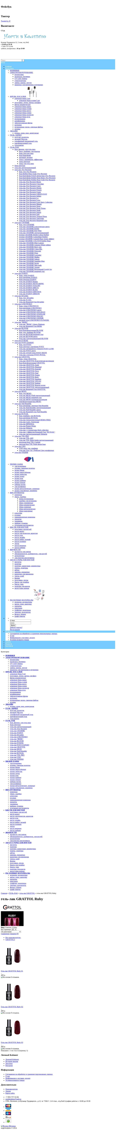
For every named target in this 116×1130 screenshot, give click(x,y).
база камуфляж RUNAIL (28, 418)
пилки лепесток (16, 771)
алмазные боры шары (18, 680)
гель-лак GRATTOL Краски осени (32, 385)
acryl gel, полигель (17, 710)
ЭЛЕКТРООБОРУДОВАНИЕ (17, 658)
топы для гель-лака (26, 164)
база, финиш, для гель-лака (20, 723)
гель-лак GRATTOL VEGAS (30, 381)
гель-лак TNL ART (26, 438)
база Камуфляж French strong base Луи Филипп (37, 176)
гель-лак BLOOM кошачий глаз (31, 334)
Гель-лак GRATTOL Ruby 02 (12, 1007)
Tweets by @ (5, 21)
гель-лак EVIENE (17, 743)
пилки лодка (15, 773)
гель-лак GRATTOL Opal (28, 373)
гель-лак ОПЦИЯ (17, 759)
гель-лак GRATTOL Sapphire (30, 379)
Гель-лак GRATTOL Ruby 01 (12, 971)
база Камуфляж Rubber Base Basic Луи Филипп (37, 178)
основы (13, 702)
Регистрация (15, 629)
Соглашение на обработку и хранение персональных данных (33, 634)
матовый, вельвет (26, 157)
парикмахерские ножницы (20, 800)
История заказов (11, 1061)
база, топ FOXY (25, 345)
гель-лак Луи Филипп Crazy (30, 186)
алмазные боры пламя (18, 682)
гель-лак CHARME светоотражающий (34, 233)
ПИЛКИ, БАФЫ (12, 761)
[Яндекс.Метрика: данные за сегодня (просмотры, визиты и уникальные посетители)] (8, 1126)
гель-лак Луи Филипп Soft (29, 214)
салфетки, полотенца (18, 883)
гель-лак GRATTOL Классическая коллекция (36, 361)
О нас (12, 636)
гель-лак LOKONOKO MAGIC (31, 316)
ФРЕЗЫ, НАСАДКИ (13, 672)
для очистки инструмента (20, 841)
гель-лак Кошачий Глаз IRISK (30, 326)
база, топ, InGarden (26, 298)
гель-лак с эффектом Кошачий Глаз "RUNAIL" (37, 432)
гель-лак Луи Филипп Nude (29, 210)
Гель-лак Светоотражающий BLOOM (33, 338)
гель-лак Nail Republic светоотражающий (35, 408)
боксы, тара (14, 867)
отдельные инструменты (19, 808)
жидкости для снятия (18, 834)
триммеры (14, 804)
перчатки (13, 879)
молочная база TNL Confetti (29, 442)
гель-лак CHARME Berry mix (30, 247)
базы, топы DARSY (26, 275)
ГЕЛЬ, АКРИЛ (11, 708)
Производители (11, 1089)
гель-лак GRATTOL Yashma (29, 383)
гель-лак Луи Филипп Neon (29, 206)
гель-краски (14, 719)
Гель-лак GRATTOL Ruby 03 (12, 1042)
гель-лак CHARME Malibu (29, 257)
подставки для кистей (18, 812)
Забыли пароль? (16, 627)
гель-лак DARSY (16, 733)
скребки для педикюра (27, 501)
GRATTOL (10, 940)
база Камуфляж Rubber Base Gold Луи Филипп (37, 180)
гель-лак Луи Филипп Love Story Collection (35, 202)
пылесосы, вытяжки (17, 662)
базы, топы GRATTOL (27, 359)
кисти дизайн (15, 820)
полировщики (15, 692)
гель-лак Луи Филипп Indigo (30, 196)
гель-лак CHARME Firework (30, 251)
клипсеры (14, 796)
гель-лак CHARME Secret (29, 263)
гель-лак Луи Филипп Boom (30, 182)
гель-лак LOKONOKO (19, 737)
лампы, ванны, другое (18, 668)
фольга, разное (15, 887)
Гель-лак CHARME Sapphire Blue (32, 261)
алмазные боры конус (18, 684)
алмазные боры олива (18, 686)
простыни (14, 881)
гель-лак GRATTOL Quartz (29, 375)
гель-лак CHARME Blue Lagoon (31, 243)
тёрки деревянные (26, 503)
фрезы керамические (18, 678)
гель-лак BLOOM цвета (28, 336)
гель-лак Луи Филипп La (28, 198)
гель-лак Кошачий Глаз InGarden (31, 302)
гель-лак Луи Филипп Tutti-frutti (31, 218)
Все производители (13, 938)
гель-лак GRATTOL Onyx (29, 371)
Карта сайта (10, 1093)
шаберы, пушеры (16, 806)
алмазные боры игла (18, 690)
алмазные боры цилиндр (19, 688)
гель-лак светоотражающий (20, 727)
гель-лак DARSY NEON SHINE (31, 284)
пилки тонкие (15, 780)
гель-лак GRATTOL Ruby (29, 377)
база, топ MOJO (25, 393)
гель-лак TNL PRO (17, 755)
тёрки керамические (27, 505)
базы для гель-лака (26, 153)
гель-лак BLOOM (17, 741)
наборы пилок (15, 782)
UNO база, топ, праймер (28, 448)
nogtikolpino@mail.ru (13, 1099)
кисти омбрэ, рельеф (18, 822)
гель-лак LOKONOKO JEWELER (32, 314)
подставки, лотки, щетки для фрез (23, 676)
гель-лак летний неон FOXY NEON (33, 353)
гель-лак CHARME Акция (29, 267)
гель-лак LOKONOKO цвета (30, 310)
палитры (13, 847)
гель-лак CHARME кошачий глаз (32, 271)
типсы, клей (14, 859)
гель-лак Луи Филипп (18, 729)
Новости (8, 644)
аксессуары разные (17, 871)
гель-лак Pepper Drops (27, 426)
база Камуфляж (25, 155)
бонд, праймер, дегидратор (29, 151)
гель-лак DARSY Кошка (28, 282)
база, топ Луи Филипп (27, 172)
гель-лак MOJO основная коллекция (33, 400)
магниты (13, 845)
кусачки (13, 798)
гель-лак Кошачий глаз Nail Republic (33, 412)
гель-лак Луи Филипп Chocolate (31, 184)
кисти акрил (14, 814)
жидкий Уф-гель (16, 712)
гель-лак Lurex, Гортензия (29, 422)
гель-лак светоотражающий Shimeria (33, 434)
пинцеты (13, 802)
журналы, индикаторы (18, 875)
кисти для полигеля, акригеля (21, 816)
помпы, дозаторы (16, 851)
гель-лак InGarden (17, 735)
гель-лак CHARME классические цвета (34, 227)
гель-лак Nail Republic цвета (30, 410)
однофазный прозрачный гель (21, 714)
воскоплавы (14, 660)
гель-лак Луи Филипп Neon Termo (32, 208)
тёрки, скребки (16, 794)
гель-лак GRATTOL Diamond (30, 367)
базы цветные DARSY (27, 279)
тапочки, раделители (18, 885)
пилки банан (15, 767)
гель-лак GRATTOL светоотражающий (34, 387)
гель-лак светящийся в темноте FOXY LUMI (36, 349)
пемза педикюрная (26, 499)
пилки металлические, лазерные (22, 786)
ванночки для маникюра (19, 857)
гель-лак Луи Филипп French (30, 190)
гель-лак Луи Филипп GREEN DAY (33, 194)
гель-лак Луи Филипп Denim (30, 188)
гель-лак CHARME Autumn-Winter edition (35, 245)
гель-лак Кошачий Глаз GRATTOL (32, 389)
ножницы (13, 792)
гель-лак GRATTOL (17, 747)
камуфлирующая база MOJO (30, 402)
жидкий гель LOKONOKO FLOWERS (34, 320)
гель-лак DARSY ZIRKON (29, 294)
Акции (8, 642)
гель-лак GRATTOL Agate (29, 365)
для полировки (16, 763)
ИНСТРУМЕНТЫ (13, 790)
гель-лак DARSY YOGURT (29, 286)
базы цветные (15, 725)
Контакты (9, 646)
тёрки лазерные (25, 507)
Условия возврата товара (19, 640)
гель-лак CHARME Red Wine (30, 231)
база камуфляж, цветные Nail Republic (33, 406)
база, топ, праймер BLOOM (29, 332)
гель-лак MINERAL (26, 424)
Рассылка (9, 1065)
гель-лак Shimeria (25, 428)
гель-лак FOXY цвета (27, 351)
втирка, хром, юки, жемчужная (22, 706)
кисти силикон (15, 824)
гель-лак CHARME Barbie (29, 229)
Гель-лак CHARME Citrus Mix (30, 249)
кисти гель (14, 818)
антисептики (15, 839)
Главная (4, 893)
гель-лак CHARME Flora (28, 253)
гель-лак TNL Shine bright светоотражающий (36, 440)
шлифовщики (15, 694)
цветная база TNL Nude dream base (32, 444)
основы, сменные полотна (20, 765)
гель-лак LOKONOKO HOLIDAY (32, 312)
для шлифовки (15, 784)
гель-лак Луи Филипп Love (29, 200)
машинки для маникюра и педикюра (24, 670)
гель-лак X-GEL (25, 300)
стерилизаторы (16, 666)
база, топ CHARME (26, 225)
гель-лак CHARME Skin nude (30, 265)
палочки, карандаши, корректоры (23, 849)
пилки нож (14, 776)
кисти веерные (15, 828)
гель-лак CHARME (17, 731)
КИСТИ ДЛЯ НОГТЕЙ (15, 810)
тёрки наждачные (26, 511)
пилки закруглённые (18, 769)
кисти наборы (15, 830)
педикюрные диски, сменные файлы (24, 700)
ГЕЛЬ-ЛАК (10, 721)
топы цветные (24, 162)
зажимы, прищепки (17, 855)
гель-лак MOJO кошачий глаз (30, 397)
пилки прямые (15, 778)
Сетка (14, 927)
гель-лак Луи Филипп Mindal (30, 204)
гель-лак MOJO (16, 749)
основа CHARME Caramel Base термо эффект (36, 239)
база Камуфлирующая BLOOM (31, 330)
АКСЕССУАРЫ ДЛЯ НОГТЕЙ (18, 843)
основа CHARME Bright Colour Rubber (34, 235)
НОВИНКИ (10, 655)
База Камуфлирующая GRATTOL (32, 363)
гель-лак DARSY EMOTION (30, 292)
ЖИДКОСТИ (11, 832)
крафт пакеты (15, 889)
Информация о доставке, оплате (22, 638)
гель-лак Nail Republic (18, 751)
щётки (12, 853)
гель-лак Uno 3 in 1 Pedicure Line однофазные (36, 450)
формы (12, 861)
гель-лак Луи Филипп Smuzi (30, 212)
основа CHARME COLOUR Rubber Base (35, 241)
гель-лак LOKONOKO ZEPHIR (31, 318)
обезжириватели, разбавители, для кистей (26, 837)
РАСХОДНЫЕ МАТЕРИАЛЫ (17, 873)
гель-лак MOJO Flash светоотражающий (34, 395)
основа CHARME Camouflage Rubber (33, 237)
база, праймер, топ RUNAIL (30, 416)
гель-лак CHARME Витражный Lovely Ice (35, 269)
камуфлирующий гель (18, 717)
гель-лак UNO (15, 757)
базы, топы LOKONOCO (29, 306)
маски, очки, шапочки (18, 877)
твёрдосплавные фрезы (19, 696)
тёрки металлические (27, 509)
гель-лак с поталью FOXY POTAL (32, 355)
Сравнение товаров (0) (9, 934)
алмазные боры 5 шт (18, 674)
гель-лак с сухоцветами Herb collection (33, 430)
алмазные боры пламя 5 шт (29, 100)
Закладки (9, 1063)
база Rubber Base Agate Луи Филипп (33, 174)
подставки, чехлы (17, 863)
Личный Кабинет (12, 1059)
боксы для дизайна (17, 865)
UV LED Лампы (16, 664)
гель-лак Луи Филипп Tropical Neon (33, 216)
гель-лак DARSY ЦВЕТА (29, 288)
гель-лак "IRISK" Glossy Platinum (32, 324)
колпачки (13, 698)
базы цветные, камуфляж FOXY (31, 347)
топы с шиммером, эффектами (30, 159)
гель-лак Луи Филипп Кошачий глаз (33, 221)
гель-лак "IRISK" (16, 739)
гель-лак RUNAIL (17, 753)
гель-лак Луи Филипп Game (30, 192)
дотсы (12, 826)
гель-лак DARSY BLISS (28, 290)
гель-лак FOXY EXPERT (19, 745)
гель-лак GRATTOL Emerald (30, 369)
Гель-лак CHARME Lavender (30, 255)
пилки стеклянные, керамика (21, 788)
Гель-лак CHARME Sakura (29, 259)
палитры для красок (17, 869)
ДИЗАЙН (9, 704)
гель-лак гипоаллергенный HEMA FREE (35, 420)
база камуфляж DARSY (28, 277)
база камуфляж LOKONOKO (30, 308)
